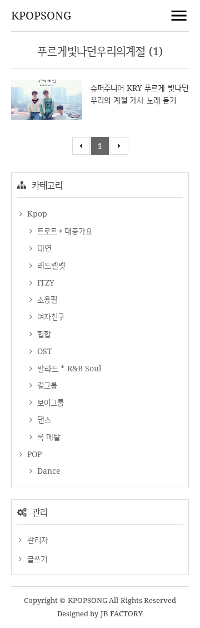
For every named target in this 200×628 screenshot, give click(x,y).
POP (33, 454)
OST (43, 351)
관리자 (37, 539)
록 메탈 (47, 436)
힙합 (42, 333)
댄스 (42, 419)
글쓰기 (37, 558)
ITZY (44, 282)
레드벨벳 (50, 265)
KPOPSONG (41, 15)
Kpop (35, 213)
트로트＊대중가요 (63, 230)
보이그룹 (49, 402)
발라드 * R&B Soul (67, 368)
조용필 (45, 299)
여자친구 (49, 316)
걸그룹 (45, 385)
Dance (47, 470)
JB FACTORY (122, 614)
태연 (42, 248)
